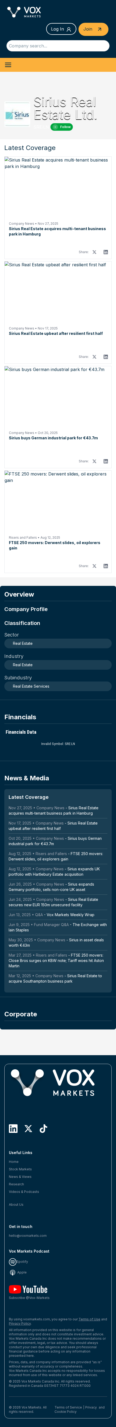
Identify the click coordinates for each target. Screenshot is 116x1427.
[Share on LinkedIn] (105, 252)
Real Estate (23, 643)
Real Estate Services (31, 686)
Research (16, 1184)
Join (88, 29)
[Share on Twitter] (94, 252)
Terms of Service (68, 1407)
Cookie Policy (65, 1412)
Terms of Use (89, 1319)
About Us (16, 1205)
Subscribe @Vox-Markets (29, 1298)
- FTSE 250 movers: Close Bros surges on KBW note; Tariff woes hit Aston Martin (56, 960)
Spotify (22, 1262)
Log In (57, 29)
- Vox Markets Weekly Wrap (51, 914)
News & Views (20, 1177)
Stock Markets (20, 1169)
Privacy (91, 1407)
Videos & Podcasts (24, 1192)
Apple (21, 1272)
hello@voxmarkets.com (28, 1236)
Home (14, 1162)
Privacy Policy (20, 1323)
